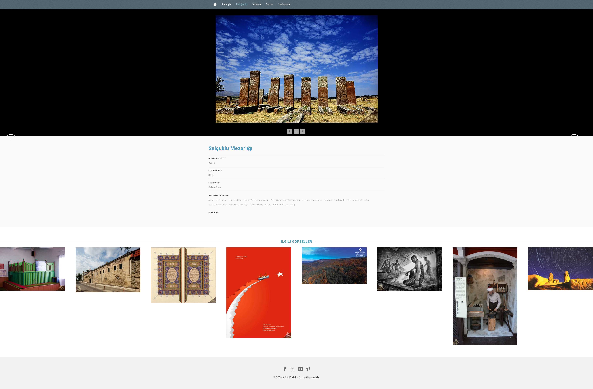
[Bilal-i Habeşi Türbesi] (32, 269)
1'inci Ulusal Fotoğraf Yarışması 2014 (248, 200)
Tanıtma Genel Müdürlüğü (337, 200)
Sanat (211, 200)
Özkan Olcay (256, 205)
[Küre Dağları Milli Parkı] (334, 266)
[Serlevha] (183, 275)
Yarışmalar (222, 200)
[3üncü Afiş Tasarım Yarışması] (258, 293)
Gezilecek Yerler (360, 200)
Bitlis (267, 205)
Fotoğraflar (242, 4)
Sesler (269, 4)
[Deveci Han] (108, 270)
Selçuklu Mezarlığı (238, 205)
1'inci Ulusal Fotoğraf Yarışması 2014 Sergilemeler (296, 200)
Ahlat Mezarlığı (288, 205)
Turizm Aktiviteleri (217, 205)
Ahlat (275, 205)
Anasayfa (226, 4)
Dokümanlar (284, 4)
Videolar (256, 4)
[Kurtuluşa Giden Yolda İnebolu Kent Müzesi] (485, 296)
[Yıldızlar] (560, 269)
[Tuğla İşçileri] (409, 269)
